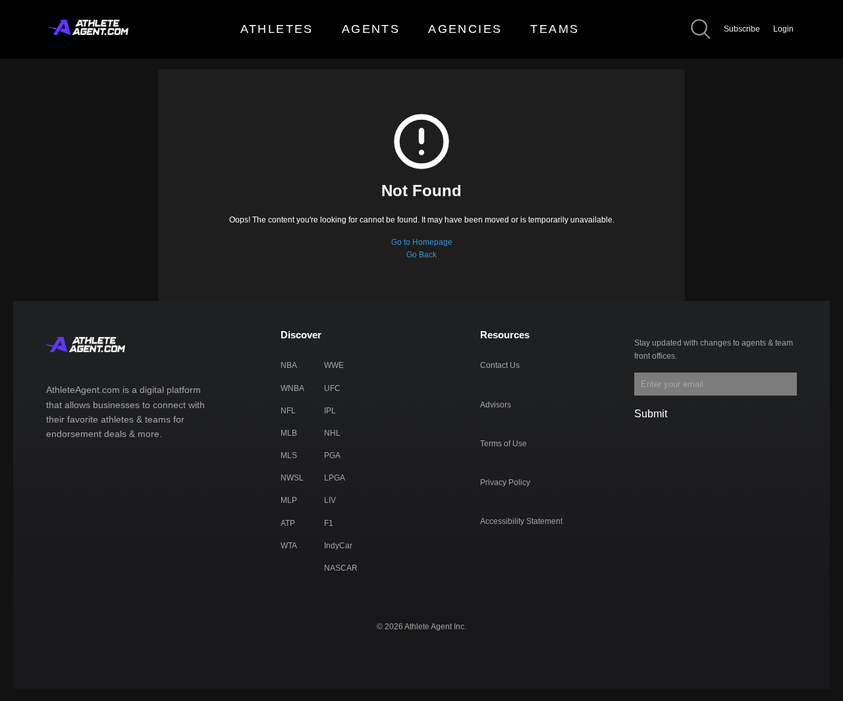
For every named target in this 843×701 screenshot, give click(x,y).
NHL (332, 433)
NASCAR (341, 568)
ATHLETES (276, 29)
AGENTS (371, 29)
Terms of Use (503, 443)
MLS (289, 455)
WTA (289, 545)
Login (783, 29)
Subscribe (742, 29)
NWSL (292, 477)
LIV (330, 500)
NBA (289, 365)
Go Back (421, 254)
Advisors (495, 404)
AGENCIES (465, 29)
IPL (330, 410)
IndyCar (338, 545)
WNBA (292, 388)
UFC (332, 388)
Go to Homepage (421, 242)
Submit (650, 413)
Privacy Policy (505, 482)
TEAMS (554, 29)
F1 (328, 523)
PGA (332, 455)
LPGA (334, 477)
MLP (289, 500)
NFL (288, 410)
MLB (289, 433)
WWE (334, 365)
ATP (288, 523)
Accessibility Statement (521, 521)
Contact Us (500, 365)
